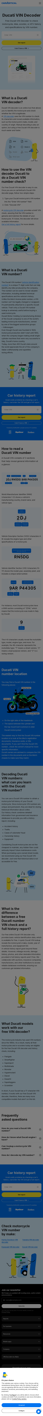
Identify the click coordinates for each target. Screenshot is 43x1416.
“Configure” (13, 1395)
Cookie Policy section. (19, 1399)
